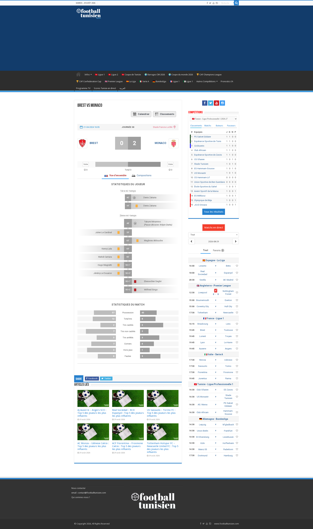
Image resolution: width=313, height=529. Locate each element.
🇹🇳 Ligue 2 (113, 74)
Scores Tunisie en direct (105, 88)
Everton (228, 300)
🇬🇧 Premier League (114, 81)
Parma (228, 378)
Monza (202, 360)
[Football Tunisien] (89, 13)
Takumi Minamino (152, 221)
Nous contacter (78, 488)
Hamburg (228, 455)
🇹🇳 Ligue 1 (100, 74)
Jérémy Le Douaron (102, 273)
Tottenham (202, 312)
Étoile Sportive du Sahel (205, 186)
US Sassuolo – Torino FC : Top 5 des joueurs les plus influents (161, 413)
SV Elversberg (202, 437)
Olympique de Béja (203, 200)
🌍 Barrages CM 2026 (154, 74)
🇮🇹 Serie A (144, 81)
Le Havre (228, 342)
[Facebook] (207, 3)
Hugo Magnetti (105, 265)
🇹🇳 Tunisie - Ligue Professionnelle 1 (213, 384)
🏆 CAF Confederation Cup (88, 81)
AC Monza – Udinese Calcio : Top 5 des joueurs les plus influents (93, 446)
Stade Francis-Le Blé (162, 127)
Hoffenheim (228, 443)
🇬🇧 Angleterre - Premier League (214, 285)
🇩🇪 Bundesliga (159, 81)
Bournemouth (202, 300)
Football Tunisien (78, 74)
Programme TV (83, 88)
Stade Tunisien (201, 164)
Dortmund (202, 455)
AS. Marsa (202, 404)
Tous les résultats (213, 211)
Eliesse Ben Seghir (153, 281)
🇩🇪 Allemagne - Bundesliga (213, 419)
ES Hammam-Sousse (204, 168)
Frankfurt (228, 431)
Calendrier (143, 114)
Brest (94, 143)
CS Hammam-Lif (202, 177)
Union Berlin (202, 431)
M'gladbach (228, 424)
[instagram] (217, 3)
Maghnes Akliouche (153, 240)
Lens (228, 324)
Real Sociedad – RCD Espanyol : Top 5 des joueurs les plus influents (128, 413)
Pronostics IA (227, 81)
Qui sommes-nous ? (80, 497)
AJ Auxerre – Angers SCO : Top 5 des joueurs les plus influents (91, 413)
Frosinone (228, 372)
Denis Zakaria (149, 197)
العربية (122, 88)
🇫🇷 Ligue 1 (174, 81)
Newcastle (228, 312)
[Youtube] (213, 3)
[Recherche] (236, 2)
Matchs (207, 125)
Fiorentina (202, 372)
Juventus (202, 378)
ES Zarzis (228, 389)
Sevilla (203, 280)
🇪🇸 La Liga (131, 81)
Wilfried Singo (151, 289)
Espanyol (228, 273)
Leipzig (202, 424)
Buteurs (219, 125)
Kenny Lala (107, 248)
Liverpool (202, 292)
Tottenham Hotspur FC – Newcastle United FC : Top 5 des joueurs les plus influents (162, 448)
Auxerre (202, 348)
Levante (202, 266)
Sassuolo (202, 366)
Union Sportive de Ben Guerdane (209, 182)
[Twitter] (210, 3)
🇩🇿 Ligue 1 (188, 81)
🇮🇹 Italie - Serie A (213, 354)
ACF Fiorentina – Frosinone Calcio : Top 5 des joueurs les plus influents (127, 446)
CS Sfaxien (199, 159)
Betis (228, 266)
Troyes (228, 336)
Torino (228, 366)
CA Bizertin (199, 146)
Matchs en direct (213, 227)
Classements (167, 114)
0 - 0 (216, 294)
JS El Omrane (200, 205)
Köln (203, 443)
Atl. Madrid (228, 280)
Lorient (202, 336)
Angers (228, 348)
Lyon (202, 342)
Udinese (228, 360)
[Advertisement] (156, 43)
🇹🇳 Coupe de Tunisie (131, 74)
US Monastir (200, 173)
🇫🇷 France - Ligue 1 (213, 318)
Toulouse (228, 330)
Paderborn (228, 449)
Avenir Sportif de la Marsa (206, 191)
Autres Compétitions (206, 81)
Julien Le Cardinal (103, 232)
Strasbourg (202, 324)
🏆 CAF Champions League (209, 74)
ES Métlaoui (199, 195)
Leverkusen (228, 437)
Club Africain (200, 150)
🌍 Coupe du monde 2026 (180, 74)
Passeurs (231, 125)
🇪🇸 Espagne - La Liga (213, 260)
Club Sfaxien (203, 389)
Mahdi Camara (105, 257)
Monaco (160, 143)
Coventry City (203, 306)
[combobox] (213, 234)
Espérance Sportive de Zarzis (208, 155)
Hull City (228, 306)
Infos (87, 74)
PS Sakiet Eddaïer (202, 136)
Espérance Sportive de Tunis (207, 141)
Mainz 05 (202, 449)
